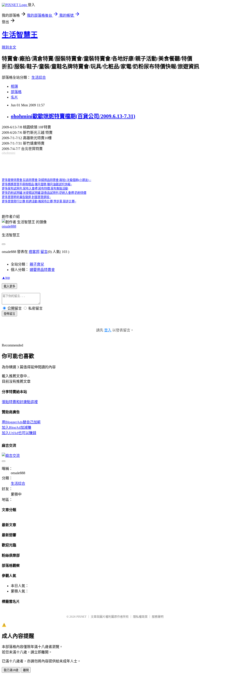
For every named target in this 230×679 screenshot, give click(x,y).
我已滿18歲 (11, 670)
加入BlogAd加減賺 (16, 427)
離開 (26, 670)
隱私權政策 (140, 616)
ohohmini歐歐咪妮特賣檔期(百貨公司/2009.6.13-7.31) (73, 116)
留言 (44, 252)
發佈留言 (9, 313)
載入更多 (9, 286)
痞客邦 (34, 252)
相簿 (14, 86)
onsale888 (9, 226)
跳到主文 (9, 47)
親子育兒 (37, 264)
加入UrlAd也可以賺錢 (19, 433)
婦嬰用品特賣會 (42, 270)
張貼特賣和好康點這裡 (20, 402)
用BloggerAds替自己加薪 (21, 422)
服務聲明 (158, 616)
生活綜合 (38, 77)
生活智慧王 (20, 35)
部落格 (16, 92)
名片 (14, 97)
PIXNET (81, 616)
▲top (6, 277)
